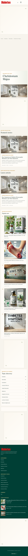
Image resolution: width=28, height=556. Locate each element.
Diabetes (6, 38)
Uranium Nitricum (4, 464)
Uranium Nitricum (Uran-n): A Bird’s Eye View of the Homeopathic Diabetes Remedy (13, 309)
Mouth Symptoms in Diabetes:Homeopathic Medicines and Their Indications (14, 334)
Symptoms (2, 475)
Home (2, 38)
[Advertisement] (14, 20)
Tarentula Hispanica (4, 486)
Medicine (2, 468)
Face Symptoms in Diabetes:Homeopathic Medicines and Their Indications (12, 157)
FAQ (1, 494)
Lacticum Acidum (4, 480)
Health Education (4, 470)
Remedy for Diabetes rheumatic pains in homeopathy (13, 284)
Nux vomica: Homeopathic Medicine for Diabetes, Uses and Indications (14, 236)
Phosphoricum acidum (4, 484)
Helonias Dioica (3, 478)
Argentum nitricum (4, 466)
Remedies (11, 38)
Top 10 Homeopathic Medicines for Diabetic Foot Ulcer (14, 260)
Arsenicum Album (4, 488)
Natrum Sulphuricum (4, 482)
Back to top (14, 553)
